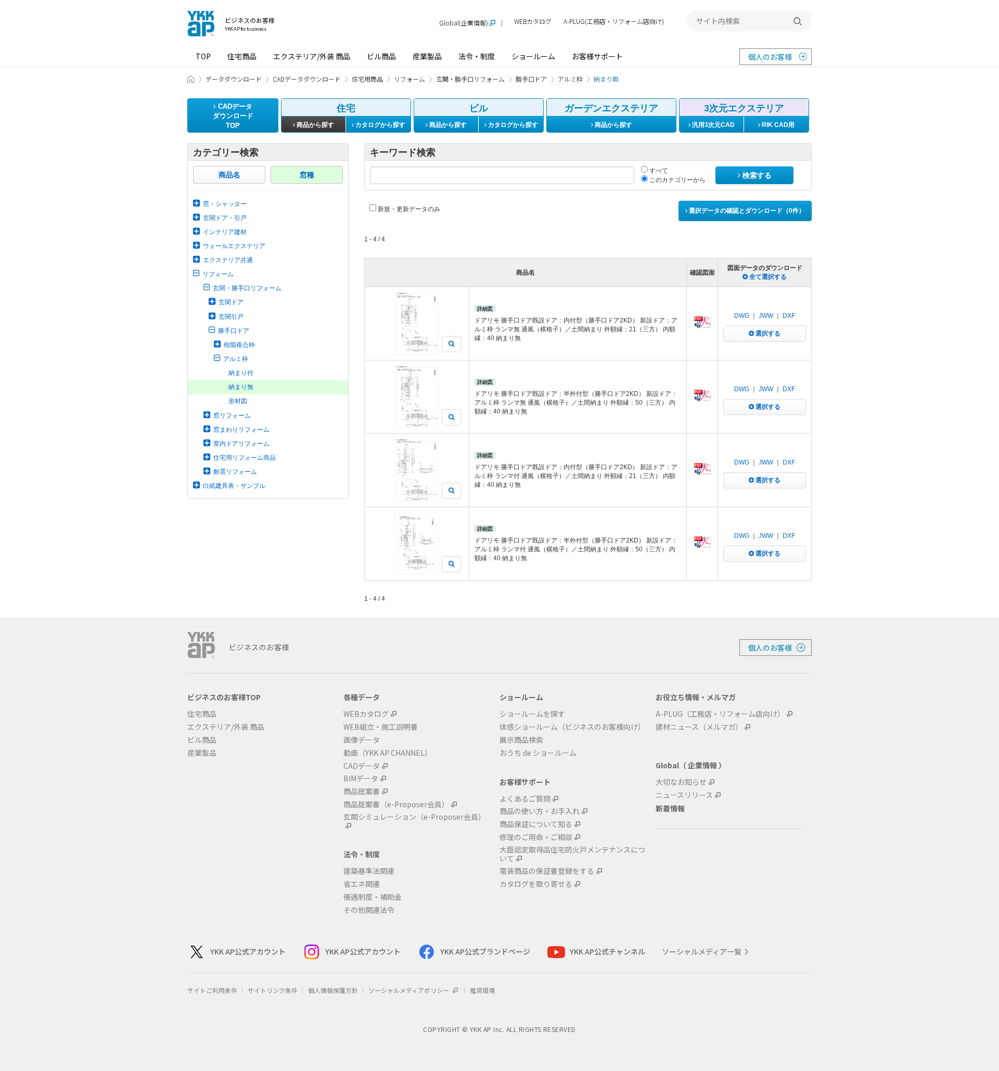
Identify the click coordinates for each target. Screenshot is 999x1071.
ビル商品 (381, 56)
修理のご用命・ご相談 (535, 837)
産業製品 (427, 56)
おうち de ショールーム (538, 753)
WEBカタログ (533, 21)
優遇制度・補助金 (372, 897)
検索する (756, 175)
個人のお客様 (770, 56)
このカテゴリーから (677, 180)
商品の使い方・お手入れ (539, 811)
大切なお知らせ (681, 782)
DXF (789, 315)
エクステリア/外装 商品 (311, 56)
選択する (767, 333)
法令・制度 (476, 56)
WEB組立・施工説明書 (380, 726)
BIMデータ (360, 778)
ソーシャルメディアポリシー (409, 990)
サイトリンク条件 (273, 990)
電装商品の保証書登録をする (546, 871)
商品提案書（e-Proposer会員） (396, 804)
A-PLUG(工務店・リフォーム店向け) (613, 21)
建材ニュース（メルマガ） (699, 726)
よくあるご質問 (524, 798)
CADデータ (361, 766)
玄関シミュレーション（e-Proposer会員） (414, 817)
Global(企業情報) (463, 23)
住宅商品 (242, 56)
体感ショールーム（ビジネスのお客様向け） (572, 726)
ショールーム (533, 56)
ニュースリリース (684, 795)
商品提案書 (361, 791)
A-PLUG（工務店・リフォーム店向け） (720, 713)
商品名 (229, 175)
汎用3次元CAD (712, 124)
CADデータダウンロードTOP (233, 116)
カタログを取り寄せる (535, 884)
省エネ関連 (361, 884)
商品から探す (314, 124)
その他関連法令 (368, 910)
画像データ (361, 739)
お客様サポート (597, 56)
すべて (658, 170)
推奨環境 (482, 990)
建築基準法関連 (368, 871)
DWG (741, 315)
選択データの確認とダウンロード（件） (746, 210)
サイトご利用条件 (212, 990)
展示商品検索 (521, 739)
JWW (766, 315)
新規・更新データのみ (408, 209)
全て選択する (767, 276)
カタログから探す (379, 124)
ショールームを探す (532, 713)
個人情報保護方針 (333, 990)
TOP (203, 56)
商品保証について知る (535, 824)
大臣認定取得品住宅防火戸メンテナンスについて (572, 854)
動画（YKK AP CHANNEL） (387, 753)
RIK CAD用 (777, 124)
